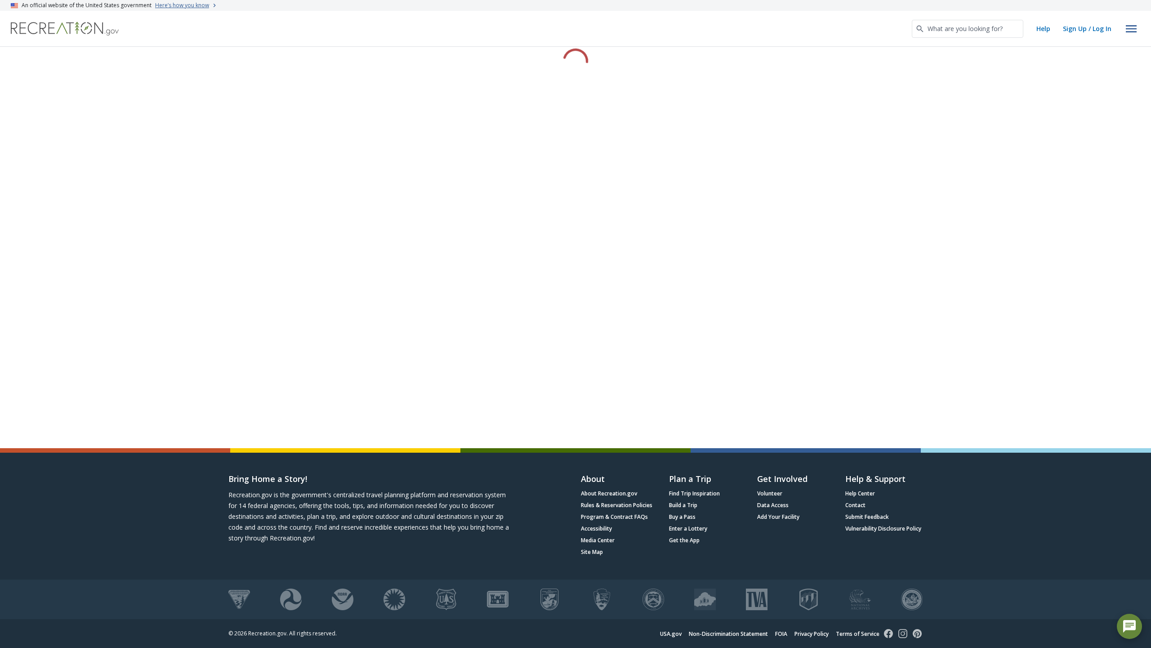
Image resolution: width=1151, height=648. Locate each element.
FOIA (781, 634)
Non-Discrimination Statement (728, 634)
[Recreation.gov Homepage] (65, 28)
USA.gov (671, 634)
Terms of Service (857, 634)
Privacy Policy (811, 634)
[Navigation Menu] (1131, 29)
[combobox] (967, 29)
